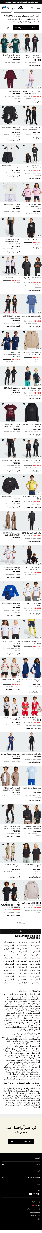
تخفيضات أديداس (21, 946)
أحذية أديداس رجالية (8, 964)
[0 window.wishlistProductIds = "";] (32, 8)
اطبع (38, 1219)
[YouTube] (30, 1193)
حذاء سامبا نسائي (34, 949)
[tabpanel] (21, 482)
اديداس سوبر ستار (34, 967)
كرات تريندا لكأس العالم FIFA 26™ (21, 976)
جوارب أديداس (8, 958)
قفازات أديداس (34, 970)
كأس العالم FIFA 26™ (21, 970)
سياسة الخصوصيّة (35, 1212)
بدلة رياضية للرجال (34, 958)
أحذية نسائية (9, 976)
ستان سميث (35, 955)
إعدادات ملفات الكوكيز (33, 1209)
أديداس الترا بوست (8, 967)
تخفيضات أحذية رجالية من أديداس (21, 964)
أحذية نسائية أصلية (34, 973)
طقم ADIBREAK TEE (13, 277)
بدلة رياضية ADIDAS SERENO (31, 754)
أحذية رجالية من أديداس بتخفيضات (21, 952)
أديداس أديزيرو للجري (8, 980)
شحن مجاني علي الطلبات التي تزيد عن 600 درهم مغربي (21, 2)
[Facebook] (37, 1193)
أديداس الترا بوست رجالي (8, 961)
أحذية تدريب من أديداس (34, 952)
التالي (21, 931)
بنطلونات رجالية (8, 952)
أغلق (8, 27)
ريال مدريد (23, 942)
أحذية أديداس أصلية (34, 942)
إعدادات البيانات (35, 1202)
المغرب (37, 1205)
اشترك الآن (27, 1141)
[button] (11, 35)
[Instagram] (34, 1193)
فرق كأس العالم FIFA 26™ (21, 983)
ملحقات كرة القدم (21, 980)
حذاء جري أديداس (8, 942)
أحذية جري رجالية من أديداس (8, 949)
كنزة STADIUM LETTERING (32, 239)
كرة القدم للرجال (21, 961)
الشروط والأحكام (35, 1215)
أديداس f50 (23, 967)
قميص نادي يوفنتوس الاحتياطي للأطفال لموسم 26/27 (33, 206)
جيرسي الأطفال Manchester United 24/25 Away (12, 354)
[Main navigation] (38, 7)
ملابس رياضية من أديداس (34, 964)
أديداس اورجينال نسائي (34, 980)
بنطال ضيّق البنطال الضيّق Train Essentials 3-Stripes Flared (11, 242)
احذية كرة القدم (21, 949)
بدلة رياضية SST (14, 91)
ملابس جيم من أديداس (34, 976)
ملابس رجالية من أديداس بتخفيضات (21, 958)
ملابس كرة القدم (21, 955)
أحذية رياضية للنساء (8, 946)
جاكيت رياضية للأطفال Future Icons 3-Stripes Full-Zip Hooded (10, 905)
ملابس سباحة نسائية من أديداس (34, 946)
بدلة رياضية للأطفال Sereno (31, 533)
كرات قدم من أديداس (34, 983)
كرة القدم (23, 973)
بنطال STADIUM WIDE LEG (11, 460)
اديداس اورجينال (34, 961)
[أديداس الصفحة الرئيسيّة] (21, 7)
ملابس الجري (9, 955)
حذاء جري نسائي (8, 973)
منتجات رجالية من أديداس (8, 983)
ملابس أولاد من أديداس (8, 970)
